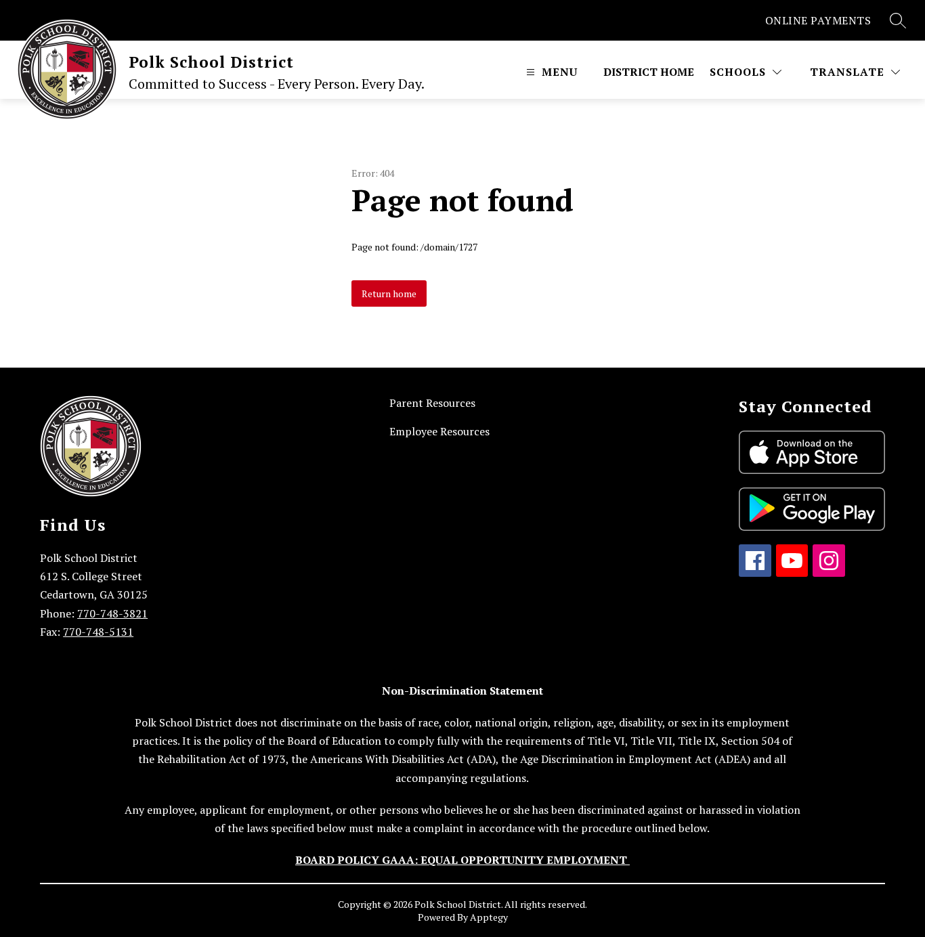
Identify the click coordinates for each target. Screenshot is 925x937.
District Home (648, 71)
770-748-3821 (112, 613)
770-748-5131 (98, 631)
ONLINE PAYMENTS (818, 20)
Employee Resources (439, 431)
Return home (389, 293)
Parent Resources (432, 402)
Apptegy (489, 917)
